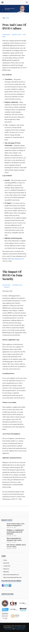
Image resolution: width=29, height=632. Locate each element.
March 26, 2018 (16, 34)
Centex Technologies (16, 259)
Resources (6, 569)
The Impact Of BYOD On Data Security (12, 275)
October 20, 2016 (17, 285)
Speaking (6, 571)
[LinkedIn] (10, 586)
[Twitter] (6, 586)
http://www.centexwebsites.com (12, 577)
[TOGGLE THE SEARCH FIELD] (27, 2)
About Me (6, 563)
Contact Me (6, 566)
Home (5, 560)
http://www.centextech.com (11, 574)
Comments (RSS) (20, 628)
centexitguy (6, 34)
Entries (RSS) (8, 628)
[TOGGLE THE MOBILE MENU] (2, 2)
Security (7, 287)
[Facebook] (3, 586)
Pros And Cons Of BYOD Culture (14, 26)
